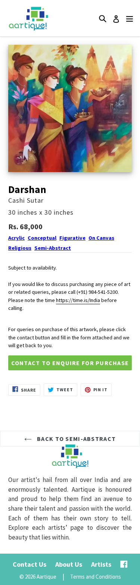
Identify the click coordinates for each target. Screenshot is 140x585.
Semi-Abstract (52, 248)
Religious (19, 248)
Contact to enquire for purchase (70, 363)
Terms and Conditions (95, 576)
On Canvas (101, 237)
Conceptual (42, 237)
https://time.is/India (78, 300)
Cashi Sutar (26, 200)
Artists (101, 564)
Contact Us (29, 564)
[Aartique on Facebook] (124, 564)
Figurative (72, 237)
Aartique (46, 576)
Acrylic (16, 237)
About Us (68, 564)
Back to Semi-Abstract (75, 438)
